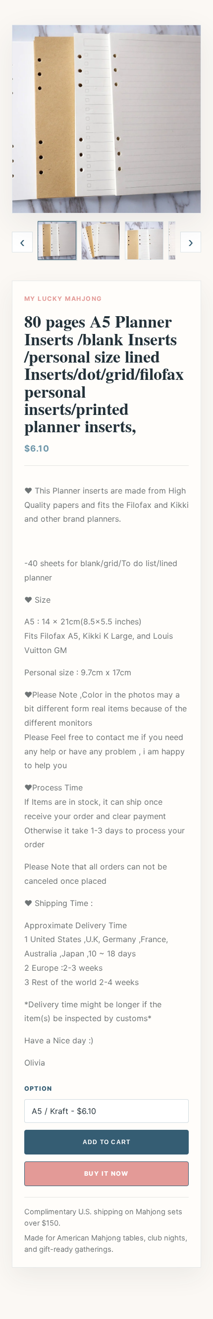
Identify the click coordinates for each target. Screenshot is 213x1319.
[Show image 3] (144, 240)
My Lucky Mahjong (63, 298)
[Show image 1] (57, 240)
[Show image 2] (100, 240)
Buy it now (106, 1173)
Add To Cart (107, 1142)
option (38, 1088)
